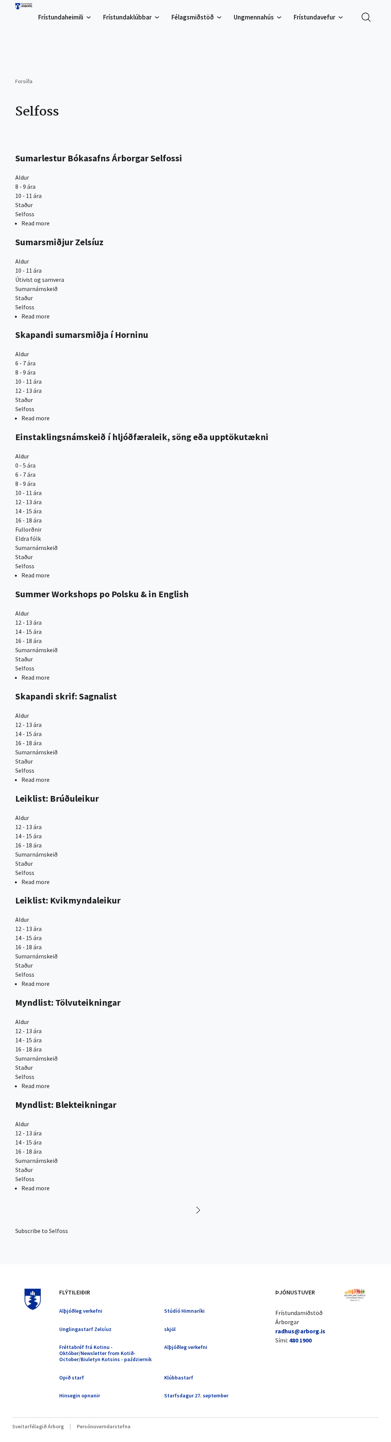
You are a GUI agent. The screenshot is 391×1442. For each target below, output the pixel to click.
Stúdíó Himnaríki (184, 1310)
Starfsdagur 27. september (196, 1395)
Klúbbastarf (178, 1377)
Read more (35, 223)
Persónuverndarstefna (104, 1426)
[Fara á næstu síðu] (195, 1208)
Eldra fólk (28, 538)
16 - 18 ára (28, 520)
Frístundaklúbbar (127, 17)
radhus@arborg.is (300, 1331)
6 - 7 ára (25, 363)
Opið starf (71, 1377)
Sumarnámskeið (36, 289)
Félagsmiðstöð (192, 17)
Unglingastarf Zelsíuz (85, 1329)
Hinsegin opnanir (79, 1395)
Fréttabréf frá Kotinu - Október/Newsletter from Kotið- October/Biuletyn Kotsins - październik (105, 1353)
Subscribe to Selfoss (41, 1231)
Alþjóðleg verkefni (80, 1310)
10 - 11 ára (28, 195)
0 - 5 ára (25, 465)
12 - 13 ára (28, 390)
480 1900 (300, 1340)
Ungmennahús (254, 17)
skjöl (170, 1329)
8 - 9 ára (25, 186)
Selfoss (24, 214)
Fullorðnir (28, 529)
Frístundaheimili (60, 17)
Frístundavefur (314, 17)
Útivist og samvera (39, 279)
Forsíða (23, 81)
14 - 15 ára (28, 511)
